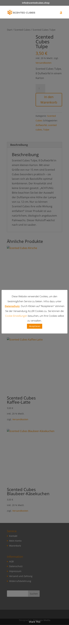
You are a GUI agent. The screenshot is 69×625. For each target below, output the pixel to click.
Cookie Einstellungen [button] (16, 315)
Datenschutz (12, 306)
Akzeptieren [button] (34, 326)
